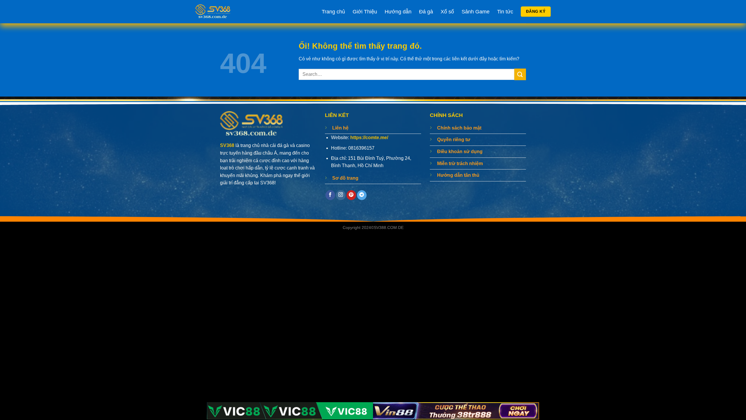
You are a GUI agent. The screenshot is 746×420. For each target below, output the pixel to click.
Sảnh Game (476, 12)
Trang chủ (333, 12)
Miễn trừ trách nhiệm (460, 163)
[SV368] (228, 11)
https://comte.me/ (369, 137)
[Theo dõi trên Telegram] (362, 195)
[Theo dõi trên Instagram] (341, 195)
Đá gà (426, 12)
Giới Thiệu (365, 12)
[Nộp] (520, 74)
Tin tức (505, 12)
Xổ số (447, 12)
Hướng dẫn (398, 12)
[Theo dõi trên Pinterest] (351, 195)
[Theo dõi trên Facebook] (330, 195)
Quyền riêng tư (453, 139)
